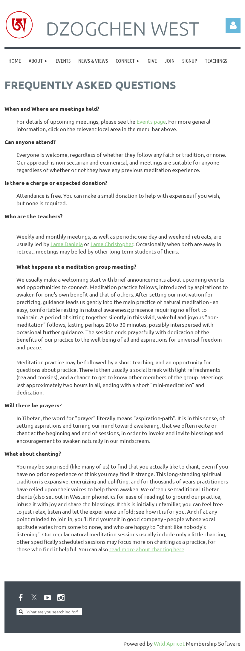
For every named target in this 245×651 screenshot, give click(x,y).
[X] (34, 597)
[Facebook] (20, 597)
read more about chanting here (146, 549)
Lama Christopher (112, 244)
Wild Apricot (169, 643)
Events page (151, 121)
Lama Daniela (66, 244)
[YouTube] (47, 597)
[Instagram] (61, 597)
